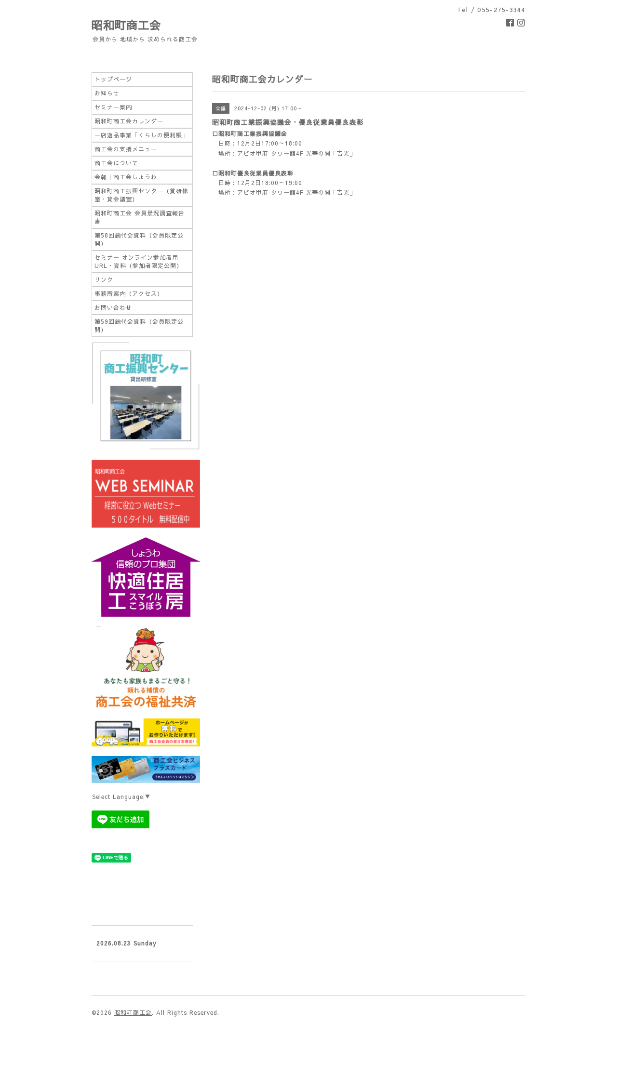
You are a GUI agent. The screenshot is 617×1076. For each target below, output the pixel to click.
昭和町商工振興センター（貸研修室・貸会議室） (141, 195)
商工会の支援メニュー (125, 149)
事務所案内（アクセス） (128, 293)
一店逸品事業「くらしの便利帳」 (141, 135)
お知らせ (107, 93)
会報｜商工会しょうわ (125, 177)
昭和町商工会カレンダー (128, 121)
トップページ (113, 79)
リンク (103, 279)
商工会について (116, 163)
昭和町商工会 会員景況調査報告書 (139, 217)
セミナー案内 (113, 107)
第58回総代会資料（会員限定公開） (139, 239)
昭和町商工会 (126, 24)
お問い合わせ (113, 307)
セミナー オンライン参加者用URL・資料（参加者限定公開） (138, 261)
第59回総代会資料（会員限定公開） (139, 325)
